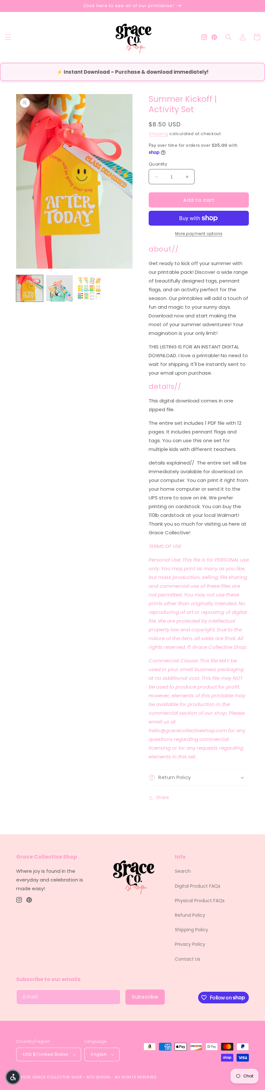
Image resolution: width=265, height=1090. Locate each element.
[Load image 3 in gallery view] (89, 288)
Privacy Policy (190, 944)
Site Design (98, 1077)
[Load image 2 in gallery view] (59, 288)
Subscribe (145, 996)
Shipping (158, 133)
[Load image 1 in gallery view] (29, 288)
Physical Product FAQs (200, 900)
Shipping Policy (191, 929)
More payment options (199, 233)
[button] (8, 37)
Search (183, 871)
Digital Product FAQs (197, 886)
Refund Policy (190, 915)
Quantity (158, 164)
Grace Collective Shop (57, 1077)
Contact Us (187, 959)
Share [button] (162, 797)
